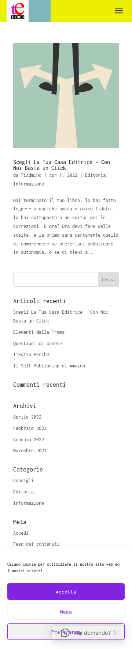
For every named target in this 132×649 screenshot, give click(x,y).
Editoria (95, 175)
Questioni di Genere (37, 343)
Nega (66, 612)
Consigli (23, 480)
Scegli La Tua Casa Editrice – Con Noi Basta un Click (61, 165)
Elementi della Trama (39, 332)
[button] (88, 633)
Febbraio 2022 (30, 428)
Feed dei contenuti (36, 544)
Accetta (66, 592)
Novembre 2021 (30, 450)
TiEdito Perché (31, 354)
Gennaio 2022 (28, 439)
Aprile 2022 (27, 417)
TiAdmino (31, 175)
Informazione (28, 184)
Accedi (21, 533)
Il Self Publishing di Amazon (49, 366)
